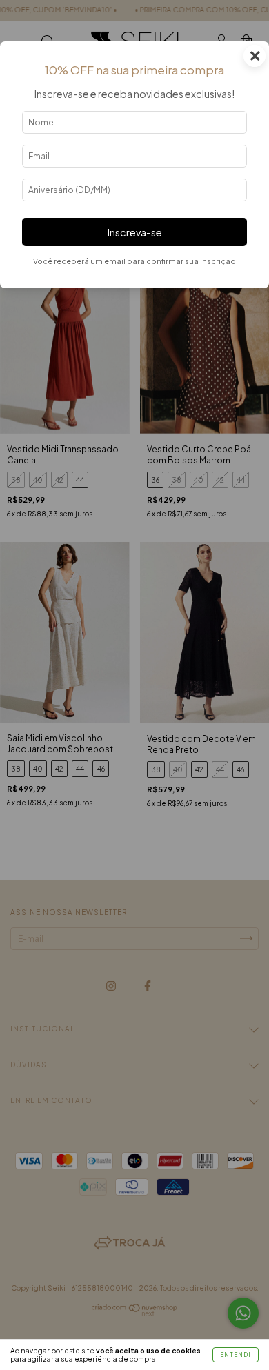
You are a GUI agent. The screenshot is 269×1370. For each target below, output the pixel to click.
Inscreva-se (135, 232)
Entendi (235, 1354)
